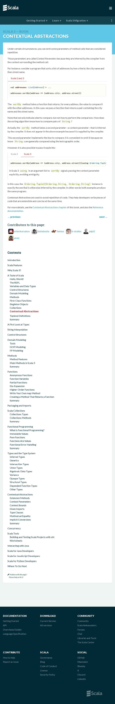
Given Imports (17, 508)
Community (83, 621)
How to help (9, 657)
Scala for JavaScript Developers (23, 555)
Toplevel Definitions (20, 315)
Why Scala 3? (14, 270)
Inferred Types (17, 456)
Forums (81, 629)
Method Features (18, 359)
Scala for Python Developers (22, 561)
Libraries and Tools (86, 638)
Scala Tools (13, 533)
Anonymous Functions (21, 375)
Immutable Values (19, 433)
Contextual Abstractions (24, 311)
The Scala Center (85, 642)
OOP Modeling (18, 347)
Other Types (16, 489)
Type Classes (16, 512)
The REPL (15, 282)
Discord (81, 674)
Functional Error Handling (23, 444)
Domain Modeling (19, 293)
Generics (14, 460)
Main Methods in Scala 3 (22, 362)
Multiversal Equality (20, 516)
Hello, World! (17, 279)
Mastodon (82, 661)
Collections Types (19, 414)
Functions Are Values (20, 440)
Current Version (48, 621)
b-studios (76, 231)
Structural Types (18, 482)
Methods (14, 297)
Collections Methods (20, 417)
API (5, 625)
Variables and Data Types (23, 286)
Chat (79, 633)
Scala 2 (14, 153)
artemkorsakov (22, 231)
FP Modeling (16, 350)
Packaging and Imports (19, 405)
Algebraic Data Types (21, 471)
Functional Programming (20, 426)
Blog (42, 661)
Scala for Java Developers (20, 550)
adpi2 (92, 231)
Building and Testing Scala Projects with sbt (32, 537)
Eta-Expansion (17, 386)
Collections (15, 307)
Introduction (13, 260)
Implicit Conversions (20, 519)
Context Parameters (20, 501)
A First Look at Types (18, 324)
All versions (46, 625)
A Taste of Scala (15, 275)
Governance (46, 657)
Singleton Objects (19, 304)
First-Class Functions (20, 300)
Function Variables (19, 378)
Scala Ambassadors (86, 625)
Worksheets (16, 540)
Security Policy (47, 674)
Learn (55, 20)
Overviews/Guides (12, 629)
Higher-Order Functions (22, 389)
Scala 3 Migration (76, 20)
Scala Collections (16, 410)
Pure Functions (17, 437)
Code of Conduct (48, 666)
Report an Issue (11, 661)
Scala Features (14, 265)
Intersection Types (19, 464)
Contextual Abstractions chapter (49, 207)
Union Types (16, 467)
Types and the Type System (21, 453)
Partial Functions (18, 382)
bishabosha (43, 231)
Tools (12, 343)
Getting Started (35, 20)
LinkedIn (81, 679)
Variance (14, 474)
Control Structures (19, 289)
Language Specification (14, 633)
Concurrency (14, 528)
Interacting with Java (18, 545)
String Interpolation (17, 329)
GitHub (81, 657)
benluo (60, 231)
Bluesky (81, 666)
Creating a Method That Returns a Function (32, 396)
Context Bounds (18, 505)
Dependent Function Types (23, 485)
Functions (12, 371)
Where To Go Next (17, 566)
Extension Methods (20, 498)
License (44, 670)
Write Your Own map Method (25, 393)
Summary (14, 319)
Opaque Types (17, 478)
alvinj (16, 238)
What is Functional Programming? (27, 430)
